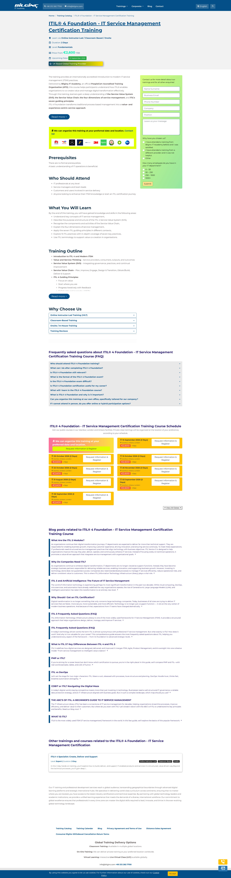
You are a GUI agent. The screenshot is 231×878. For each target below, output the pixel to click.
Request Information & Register (81, 449)
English (203, 6)
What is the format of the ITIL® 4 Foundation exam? (76, 377)
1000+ (148, 178)
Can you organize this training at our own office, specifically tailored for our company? (94, 399)
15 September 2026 (77, 58)
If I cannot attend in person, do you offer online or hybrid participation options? (90, 403)
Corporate (137, 6)
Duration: (63, 761)
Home (51, 16)
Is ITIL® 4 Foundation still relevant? (68, 372)
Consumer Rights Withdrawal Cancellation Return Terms (82, 834)
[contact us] (223, 868)
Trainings (121, 6)
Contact (160, 6)
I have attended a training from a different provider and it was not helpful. (160, 153)
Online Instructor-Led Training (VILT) (68, 315)
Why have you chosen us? (154, 138)
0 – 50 (148, 169)
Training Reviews (59, 331)
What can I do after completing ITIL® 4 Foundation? (76, 368)
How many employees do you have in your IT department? (159, 164)
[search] (212, 6)
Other (148, 158)
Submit (147, 184)
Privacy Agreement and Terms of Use (124, 828)
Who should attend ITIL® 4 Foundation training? (74, 363)
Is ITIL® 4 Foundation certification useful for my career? (78, 386)
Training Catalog (64, 16)
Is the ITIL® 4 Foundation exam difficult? (71, 381)
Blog (150, 6)
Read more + (59, 116)
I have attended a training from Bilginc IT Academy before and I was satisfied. (161, 145)
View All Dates (173, 508)
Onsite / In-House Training (63, 326)
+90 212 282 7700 (54, 6)
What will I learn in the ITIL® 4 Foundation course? (76, 390)
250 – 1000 (150, 175)
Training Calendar (84, 828)
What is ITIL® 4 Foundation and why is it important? (77, 395)
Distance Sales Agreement (158, 828)
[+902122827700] (223, 863)
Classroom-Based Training (63, 320)
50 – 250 (149, 172)
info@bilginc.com (75, 6)
